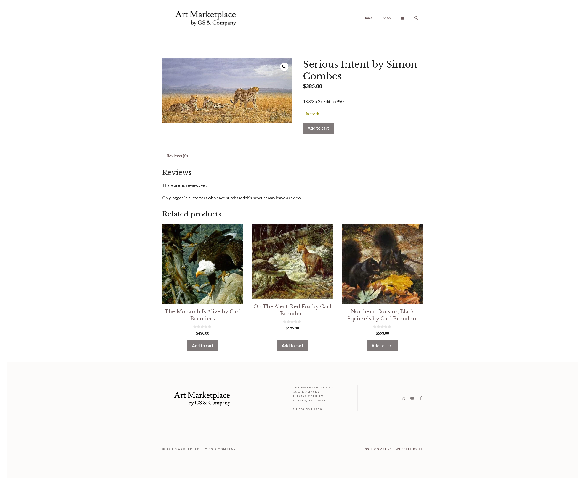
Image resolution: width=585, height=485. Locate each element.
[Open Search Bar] (416, 18)
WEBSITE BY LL (409, 449)
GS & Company (378, 449)
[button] (284, 67)
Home (368, 18)
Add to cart (318, 128)
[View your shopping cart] (402, 18)
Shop (387, 18)
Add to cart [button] (202, 345)
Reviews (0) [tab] (177, 155)
